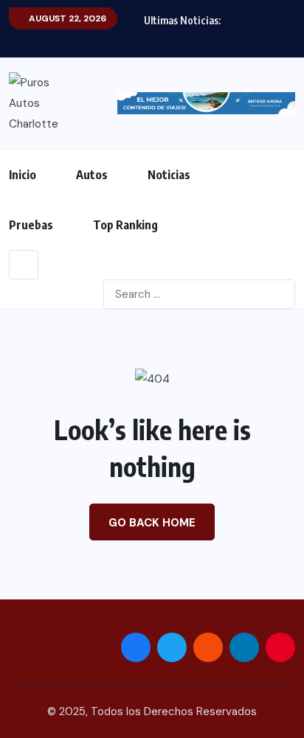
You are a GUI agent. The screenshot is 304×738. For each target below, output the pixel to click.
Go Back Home (152, 522)
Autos (92, 174)
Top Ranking (125, 224)
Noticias (169, 174)
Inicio (22, 174)
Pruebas (31, 224)
